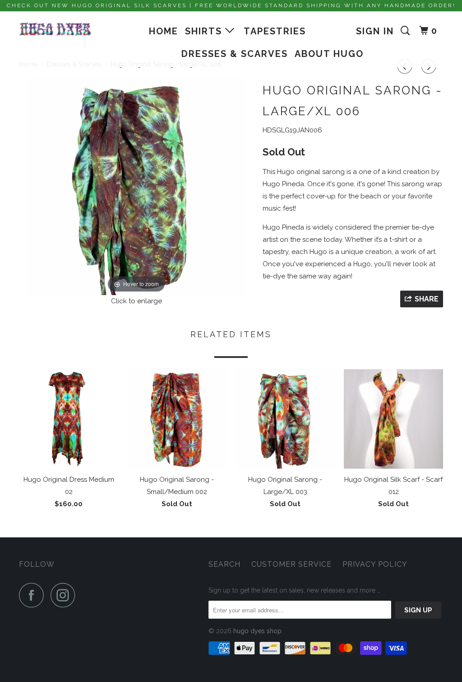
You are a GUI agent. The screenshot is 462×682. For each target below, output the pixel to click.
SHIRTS (205, 31)
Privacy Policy (374, 564)
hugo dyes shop (257, 631)
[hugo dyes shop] (55, 29)
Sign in (375, 31)
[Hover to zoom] (136, 186)
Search (224, 564)
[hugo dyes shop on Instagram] (65, 595)
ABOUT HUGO (329, 53)
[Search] (406, 30)
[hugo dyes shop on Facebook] (34, 595)
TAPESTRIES (275, 31)
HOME (163, 31)
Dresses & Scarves (234, 53)
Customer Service (291, 564)
